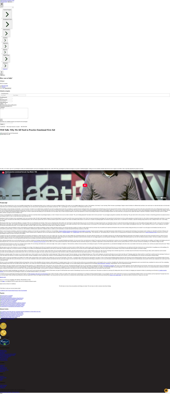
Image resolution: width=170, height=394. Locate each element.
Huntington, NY (3, 368)
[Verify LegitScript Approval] (4, 345)
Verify (1, 119)
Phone (3, 99)
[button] (166, 390)
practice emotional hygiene (151, 232)
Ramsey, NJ (2, 371)
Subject (4, 102)
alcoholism (108, 263)
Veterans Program (3, 360)
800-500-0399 (5, 85)
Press (1, 380)
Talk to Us (10, 1)
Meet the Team (3, 377)
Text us (3, 87)
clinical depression (101, 263)
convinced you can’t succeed (39, 241)
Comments (2, 107)
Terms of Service (15, 392)
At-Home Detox (3, 351)
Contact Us (5, 69)
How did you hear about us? (8, 104)
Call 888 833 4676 (4, 290)
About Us (2, 376)
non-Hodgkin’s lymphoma (108, 265)
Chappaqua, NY (3, 367)
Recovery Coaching (4, 357)
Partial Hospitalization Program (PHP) (8, 354)
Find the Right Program (13, 290)
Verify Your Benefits (22, 290)
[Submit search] (13, 7)
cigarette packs (76, 232)
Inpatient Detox (3, 350)
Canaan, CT (2, 365)
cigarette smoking (66, 232)
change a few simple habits (115, 275)
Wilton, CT (2, 366)
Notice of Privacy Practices (5, 392)
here (4, 281)
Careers (1, 378)
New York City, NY (4, 369)
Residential (2, 352)
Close (2, 5)
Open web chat (8, 88)
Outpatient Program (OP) (5, 356)
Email (3, 97)
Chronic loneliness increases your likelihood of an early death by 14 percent (74, 231)
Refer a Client (3, 386)
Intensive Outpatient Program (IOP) (7, 355)
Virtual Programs (3, 358)
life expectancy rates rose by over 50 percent (38, 273)
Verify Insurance (3, 385)
